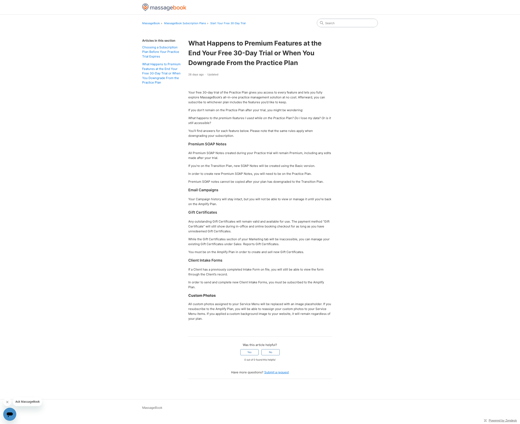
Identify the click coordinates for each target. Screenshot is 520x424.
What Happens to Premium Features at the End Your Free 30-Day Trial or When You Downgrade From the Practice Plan (161, 73)
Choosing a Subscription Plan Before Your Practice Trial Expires (160, 51)
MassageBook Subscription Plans (185, 23)
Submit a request (276, 372)
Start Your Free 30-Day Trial (228, 23)
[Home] (164, 7)
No (270, 352)
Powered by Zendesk (503, 420)
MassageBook (151, 23)
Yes (249, 352)
